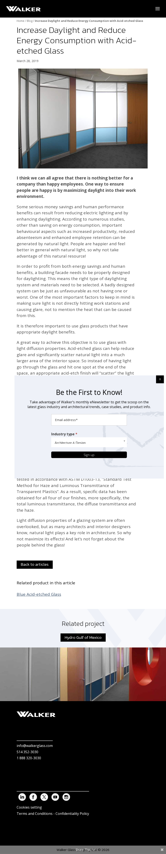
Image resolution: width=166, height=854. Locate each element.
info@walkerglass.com (35, 745)
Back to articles (35, 564)
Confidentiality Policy (72, 813)
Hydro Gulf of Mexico (83, 637)
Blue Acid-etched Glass (39, 594)
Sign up (89, 455)
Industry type (64, 434)
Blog (29, 21)
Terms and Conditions (35, 813)
